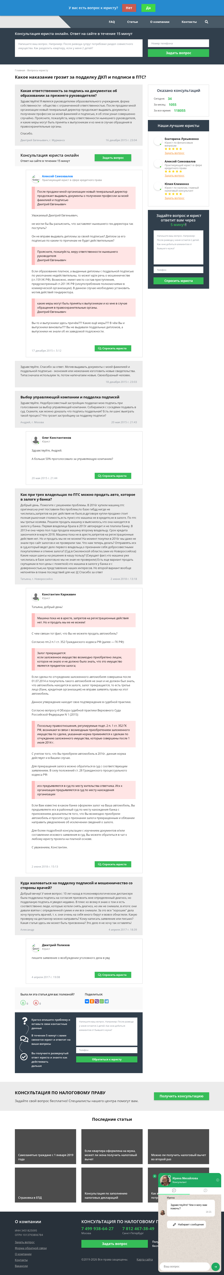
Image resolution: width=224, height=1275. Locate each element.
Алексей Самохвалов (57, 176)
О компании (159, 22)
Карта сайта (145, 1259)
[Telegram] (106, 1001)
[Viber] (97, 1001)
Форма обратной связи (31, 1248)
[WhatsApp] (102, 1001)
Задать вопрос (178, 53)
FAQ (112, 22)
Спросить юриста (114, 348)
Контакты (189, 22)
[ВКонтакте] (87, 1001)
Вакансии (21, 1266)
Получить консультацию (182, 1096)
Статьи (132, 22)
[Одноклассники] (92, 1001)
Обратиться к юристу (107, 1059)
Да (148, 8)
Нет (129, 8)
